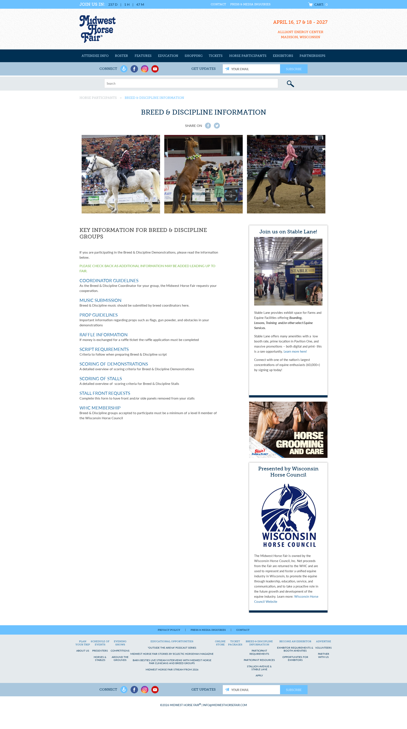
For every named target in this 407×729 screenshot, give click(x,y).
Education (168, 56)
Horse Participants (247, 56)
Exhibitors (283, 56)
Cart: (321, 4)
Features (143, 56)
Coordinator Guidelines (108, 280)
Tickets (216, 56)
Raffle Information (103, 334)
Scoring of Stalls (100, 378)
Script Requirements (104, 349)
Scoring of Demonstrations (113, 364)
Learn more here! (295, 351)
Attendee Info (95, 56)
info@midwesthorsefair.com (225, 705)
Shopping (193, 56)
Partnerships (312, 56)
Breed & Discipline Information (154, 98)
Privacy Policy (169, 629)
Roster (121, 56)
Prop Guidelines (98, 315)
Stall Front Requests (104, 393)
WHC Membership (100, 408)
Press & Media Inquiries (250, 4)
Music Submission (100, 300)
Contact (218, 4)
